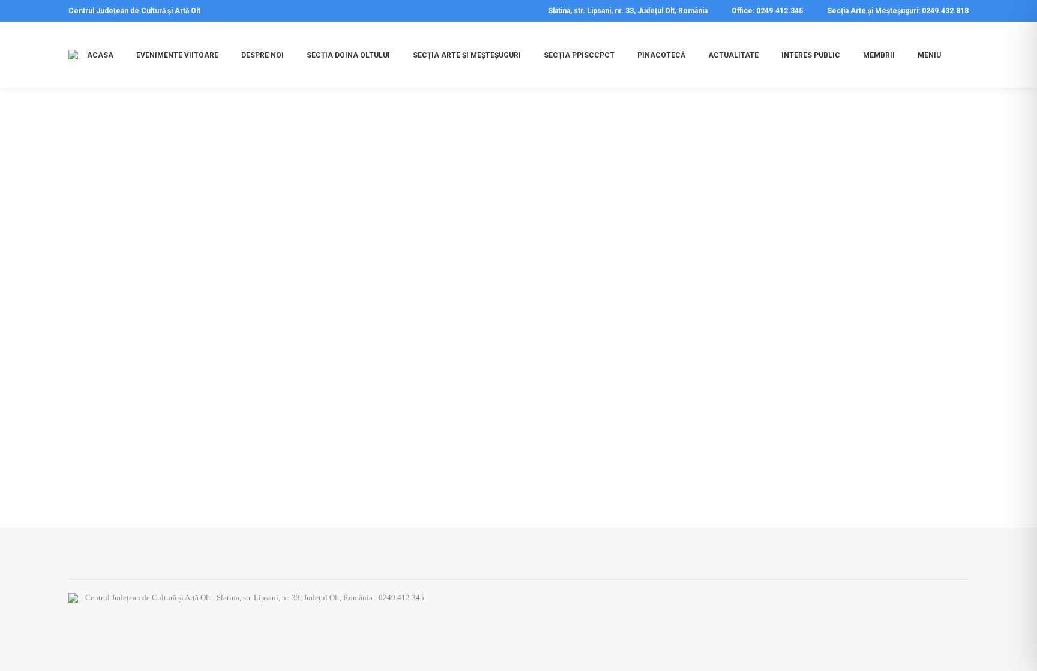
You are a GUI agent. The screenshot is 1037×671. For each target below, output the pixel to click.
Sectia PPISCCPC (111, 443)
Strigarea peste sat (136, 421)
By (175, 443)
